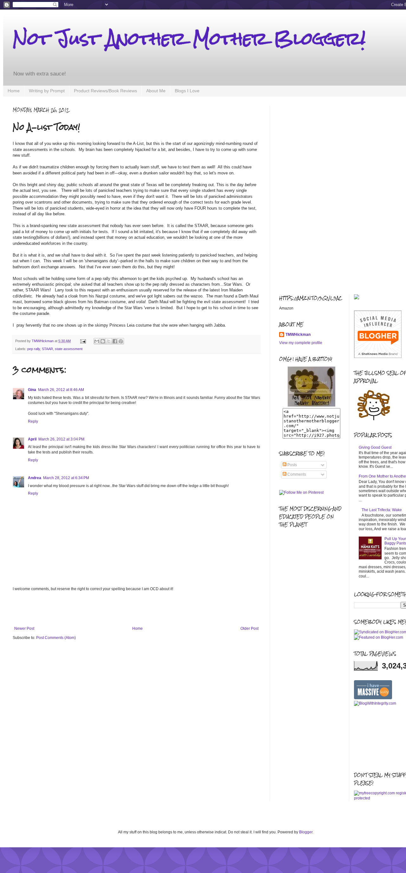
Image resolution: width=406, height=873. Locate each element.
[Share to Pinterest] (121, 341)
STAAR (47, 349)
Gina (32, 390)
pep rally (33, 349)
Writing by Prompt (47, 90)
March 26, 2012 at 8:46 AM (61, 390)
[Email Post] (83, 341)
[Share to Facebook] (115, 341)
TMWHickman (298, 334)
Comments (296, 474)
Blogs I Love (187, 90)
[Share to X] (109, 341)
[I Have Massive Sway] (373, 698)
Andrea (34, 478)
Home (14, 90)
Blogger (305, 832)
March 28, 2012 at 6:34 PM (66, 478)
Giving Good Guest (375, 447)
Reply (33, 421)
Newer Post (24, 628)
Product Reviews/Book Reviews (105, 90)
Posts (291, 465)
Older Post (249, 628)
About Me (156, 90)
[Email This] (97, 341)
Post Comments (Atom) (56, 637)
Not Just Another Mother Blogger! (189, 38)
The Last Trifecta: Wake (382, 510)
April (32, 439)
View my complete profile (300, 343)
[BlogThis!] (103, 341)
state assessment (68, 349)
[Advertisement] (136, 608)
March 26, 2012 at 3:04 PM (61, 439)
